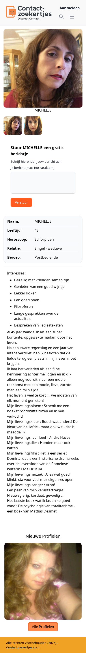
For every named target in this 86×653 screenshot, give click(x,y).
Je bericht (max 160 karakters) (32, 168)
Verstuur (21, 202)
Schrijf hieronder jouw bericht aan (36, 161)
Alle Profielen (43, 626)
